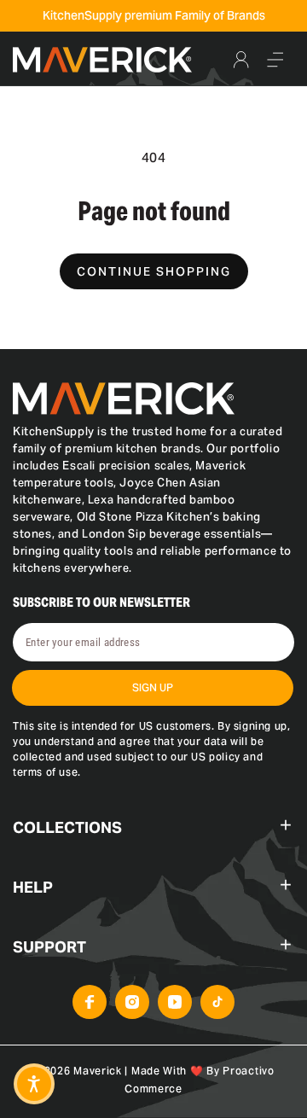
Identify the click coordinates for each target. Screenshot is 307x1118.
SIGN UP (152, 687)
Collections (67, 827)
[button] (275, 60)
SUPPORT (49, 947)
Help (33, 887)
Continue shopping (154, 271)
